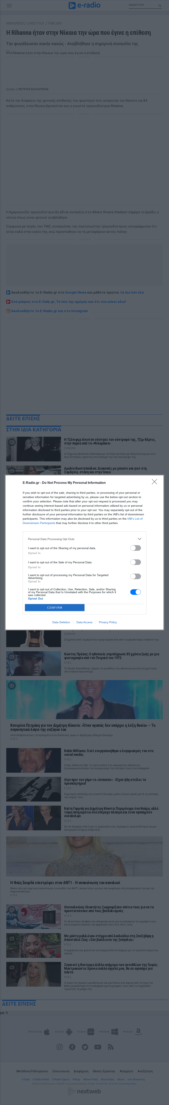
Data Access (84, 622)
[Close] (156, 483)
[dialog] (84, 552)
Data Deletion (61, 622)
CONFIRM (54, 607)
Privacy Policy (108, 622)
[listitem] (84, 539)
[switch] (135, 548)
